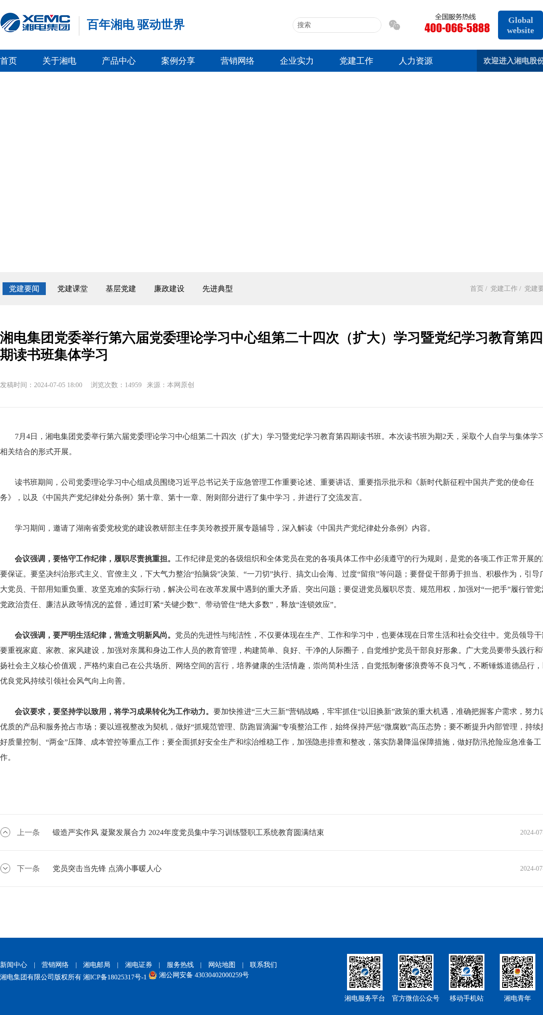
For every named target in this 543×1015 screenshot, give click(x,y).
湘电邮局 (96, 964)
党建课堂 (72, 288)
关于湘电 (59, 60)
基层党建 (121, 288)
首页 (8, 60)
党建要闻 (24, 288)
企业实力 (297, 60)
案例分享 (178, 60)
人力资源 (416, 60)
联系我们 (263, 964)
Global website (520, 25)
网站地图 (221, 964)
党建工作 (356, 60)
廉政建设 (169, 288)
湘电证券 (138, 964)
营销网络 (238, 60)
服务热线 (180, 964)
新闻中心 (13, 964)
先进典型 (217, 288)
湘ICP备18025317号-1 (115, 977)
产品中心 (119, 60)
